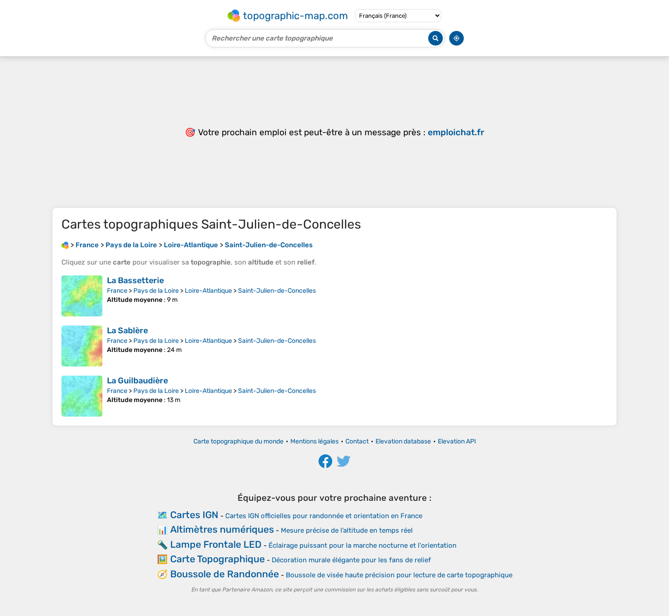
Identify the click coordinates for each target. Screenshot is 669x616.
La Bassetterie (135, 280)
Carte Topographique (217, 559)
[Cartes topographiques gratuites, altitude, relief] (65, 245)
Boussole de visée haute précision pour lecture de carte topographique (399, 575)
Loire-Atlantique (208, 291)
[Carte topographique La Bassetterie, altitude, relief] (81, 295)
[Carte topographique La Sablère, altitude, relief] (81, 346)
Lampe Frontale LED (216, 544)
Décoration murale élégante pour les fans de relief (351, 560)
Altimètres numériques (222, 529)
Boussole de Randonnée (224, 574)
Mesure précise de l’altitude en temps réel (347, 530)
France (117, 291)
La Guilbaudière (137, 381)
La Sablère (127, 331)
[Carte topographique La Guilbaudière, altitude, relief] (81, 396)
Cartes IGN (194, 514)
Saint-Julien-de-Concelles (277, 291)
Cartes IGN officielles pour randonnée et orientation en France (323, 516)
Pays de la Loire (156, 291)
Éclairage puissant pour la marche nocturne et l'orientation (362, 545)
